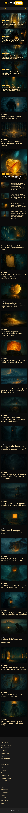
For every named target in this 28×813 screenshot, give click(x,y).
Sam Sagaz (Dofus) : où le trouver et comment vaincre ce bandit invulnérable (13, 641)
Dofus (7, 20)
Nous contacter (5, 748)
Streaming (3, 770)
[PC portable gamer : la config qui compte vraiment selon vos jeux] (5, 203)
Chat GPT (3, 798)
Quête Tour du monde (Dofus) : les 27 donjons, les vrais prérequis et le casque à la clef (17, 196)
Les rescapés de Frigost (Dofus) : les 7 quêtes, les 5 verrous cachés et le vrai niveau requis (14, 390)
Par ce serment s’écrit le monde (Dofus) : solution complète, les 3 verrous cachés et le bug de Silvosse (18, 215)
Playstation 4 (4, 792)
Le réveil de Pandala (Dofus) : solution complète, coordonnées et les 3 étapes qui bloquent (13, 419)
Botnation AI (4, 800)
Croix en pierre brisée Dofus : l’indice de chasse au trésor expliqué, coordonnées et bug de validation (18, 186)
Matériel (6, 528)
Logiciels (3, 756)
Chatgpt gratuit (5, 753)
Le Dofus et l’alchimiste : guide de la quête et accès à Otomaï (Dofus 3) (13, 586)
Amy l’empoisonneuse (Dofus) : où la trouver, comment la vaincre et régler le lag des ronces (14, 276)
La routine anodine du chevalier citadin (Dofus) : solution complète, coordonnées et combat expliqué (13, 448)
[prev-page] (2, 730)
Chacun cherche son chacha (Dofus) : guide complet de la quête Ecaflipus (14, 613)
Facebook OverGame (6, 781)
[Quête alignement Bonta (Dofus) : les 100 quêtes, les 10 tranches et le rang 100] (14, 23)
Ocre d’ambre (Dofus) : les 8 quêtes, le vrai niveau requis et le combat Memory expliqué (14, 362)
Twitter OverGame (6, 778)
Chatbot (3, 795)
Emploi (3, 767)
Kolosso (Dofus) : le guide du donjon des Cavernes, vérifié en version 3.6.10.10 (13, 247)
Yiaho (2, 803)
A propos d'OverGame (6, 745)
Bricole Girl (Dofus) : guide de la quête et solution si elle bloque (12, 559)
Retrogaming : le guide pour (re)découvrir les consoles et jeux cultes (12, 532)
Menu (4, 8)
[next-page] (4, 730)
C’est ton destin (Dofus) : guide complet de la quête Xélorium (11, 695)
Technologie (4, 750)
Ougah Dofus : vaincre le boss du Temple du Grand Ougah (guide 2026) (12, 723)
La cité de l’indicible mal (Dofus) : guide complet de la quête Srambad (13, 668)
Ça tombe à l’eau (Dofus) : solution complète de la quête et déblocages (13, 504)
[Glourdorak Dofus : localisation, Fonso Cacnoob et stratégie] (14, 104)
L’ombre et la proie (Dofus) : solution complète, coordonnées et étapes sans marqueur (13, 476)
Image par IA (4, 742)
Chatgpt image (5, 775)
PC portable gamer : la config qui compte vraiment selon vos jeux (18, 205)
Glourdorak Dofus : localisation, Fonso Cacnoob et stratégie (12, 117)
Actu (3, 20)
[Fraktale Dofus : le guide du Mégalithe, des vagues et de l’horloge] (14, 130)
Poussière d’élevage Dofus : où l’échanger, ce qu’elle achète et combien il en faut (11, 333)
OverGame (18, 810)
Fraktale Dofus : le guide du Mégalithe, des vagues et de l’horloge (11, 143)
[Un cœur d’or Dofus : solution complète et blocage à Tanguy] (14, 176)
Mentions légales (5, 758)
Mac (2, 773)
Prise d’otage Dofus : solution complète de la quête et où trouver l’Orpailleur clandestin (13, 305)
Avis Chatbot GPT (5, 765)
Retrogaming (4, 790)
